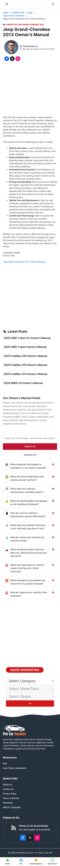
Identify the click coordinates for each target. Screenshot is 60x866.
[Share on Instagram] (17, 58)
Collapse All (30, 454)
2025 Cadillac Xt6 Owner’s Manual (25, 355)
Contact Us (8, 789)
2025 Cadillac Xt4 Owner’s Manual (25, 373)
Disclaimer (8, 802)
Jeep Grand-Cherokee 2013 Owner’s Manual (24, 261)
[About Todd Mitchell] (11, 47)
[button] (53, 4)
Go (30, 703)
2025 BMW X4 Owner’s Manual (23, 383)
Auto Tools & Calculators (14, 768)
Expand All (30, 446)
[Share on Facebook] (6, 58)
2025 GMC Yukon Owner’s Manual (25, 346)
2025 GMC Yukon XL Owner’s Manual (27, 337)
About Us (7, 784)
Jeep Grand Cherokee (28, 24)
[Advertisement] (30, 89)
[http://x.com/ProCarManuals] (30, 838)
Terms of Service (11, 798)
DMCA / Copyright (12, 807)
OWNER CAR (11, 24)
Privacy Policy (9, 793)
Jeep (42, 24)
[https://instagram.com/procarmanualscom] (37, 838)
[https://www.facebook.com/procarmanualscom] (23, 838)
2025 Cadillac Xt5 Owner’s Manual (25, 364)
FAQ (5, 763)
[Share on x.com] (12, 58)
